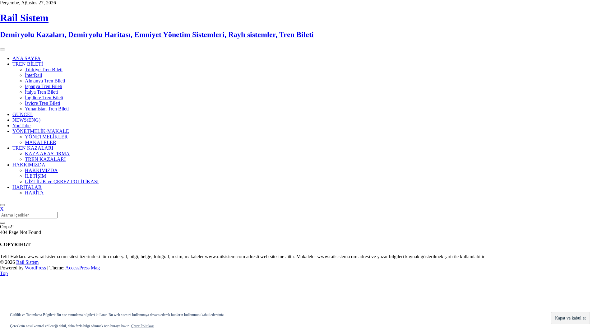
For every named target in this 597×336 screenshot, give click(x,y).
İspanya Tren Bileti (43, 86)
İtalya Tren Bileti (41, 92)
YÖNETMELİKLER (46, 136)
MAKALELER (40, 142)
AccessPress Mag (82, 267)
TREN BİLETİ (27, 64)
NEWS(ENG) (26, 120)
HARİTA (34, 192)
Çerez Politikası (142, 326)
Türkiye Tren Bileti (43, 69)
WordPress (36, 267)
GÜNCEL (22, 114)
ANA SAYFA (26, 58)
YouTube (21, 125)
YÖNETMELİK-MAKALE (40, 131)
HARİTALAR (27, 187)
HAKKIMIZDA (28, 164)
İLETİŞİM (35, 176)
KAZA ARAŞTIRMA (47, 153)
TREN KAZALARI (32, 148)
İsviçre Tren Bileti (42, 103)
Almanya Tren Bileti (45, 80)
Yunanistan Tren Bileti (47, 108)
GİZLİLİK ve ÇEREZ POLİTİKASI (62, 181)
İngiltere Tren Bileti (44, 97)
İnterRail (33, 75)
